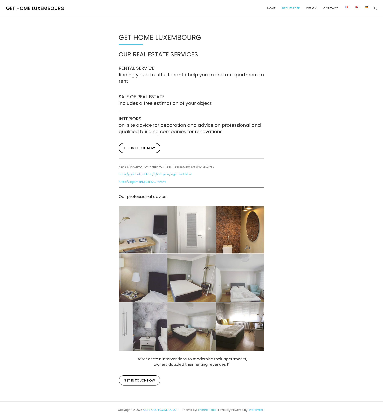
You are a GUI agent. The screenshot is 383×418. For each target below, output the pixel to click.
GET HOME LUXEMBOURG (35, 8)
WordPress (256, 410)
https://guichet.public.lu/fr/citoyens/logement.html (155, 174)
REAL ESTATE (291, 8)
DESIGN (311, 8)
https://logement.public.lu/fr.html (142, 182)
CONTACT (330, 8)
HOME (271, 8)
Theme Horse (207, 410)
